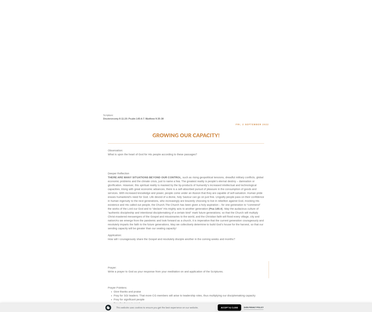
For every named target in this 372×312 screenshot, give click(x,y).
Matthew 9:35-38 (154, 118)
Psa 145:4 (216, 208)
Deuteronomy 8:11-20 (115, 118)
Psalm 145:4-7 (136, 118)
